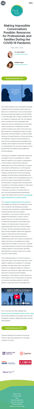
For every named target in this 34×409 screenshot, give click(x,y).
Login (3, 3)
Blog (17, 398)
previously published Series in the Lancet (16, 202)
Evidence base (17, 396)
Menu (31, 3)
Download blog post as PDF (14, 78)
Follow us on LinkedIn (17, 402)
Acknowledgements (17, 400)
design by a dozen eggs (17, 406)
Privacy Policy (17, 394)
